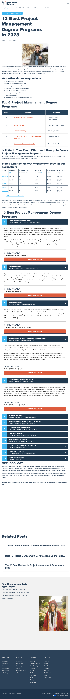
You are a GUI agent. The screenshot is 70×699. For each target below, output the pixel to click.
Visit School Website (35, 259)
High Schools (19, 663)
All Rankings (5, 673)
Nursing (32, 680)
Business (32, 661)
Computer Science (35, 663)
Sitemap (57, 693)
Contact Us (50, 693)
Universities (19, 661)
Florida (46, 663)
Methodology (5, 670)
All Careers (33, 682)
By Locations (5, 668)
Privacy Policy (64, 693)
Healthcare (33, 673)
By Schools (5, 663)
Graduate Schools (21, 670)
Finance (32, 670)
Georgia (46, 666)
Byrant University (19, 125)
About (43, 693)
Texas (45, 675)
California (46, 661)
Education (32, 668)
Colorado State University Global (24, 144)
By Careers (5, 666)
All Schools (19, 673)
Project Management (12, 13)
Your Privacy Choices (62, 695)
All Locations (47, 677)
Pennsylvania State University (23, 117)
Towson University (20, 131)
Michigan (46, 668)
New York (46, 670)
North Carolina (48, 673)
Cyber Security (34, 666)
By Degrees (5, 661)
